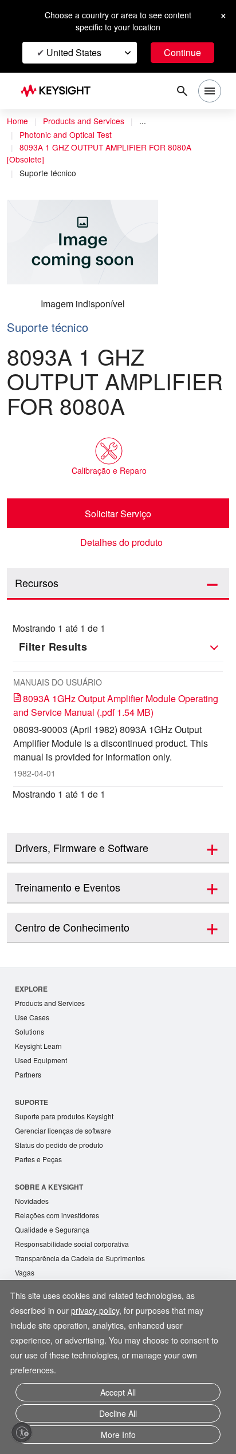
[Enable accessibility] (21, 1432)
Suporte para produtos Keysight (68, 1120)
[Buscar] (182, 91)
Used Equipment (42, 1063)
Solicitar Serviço (118, 513)
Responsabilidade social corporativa (76, 1251)
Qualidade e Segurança (53, 1237)
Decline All (118, 1416)
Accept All (118, 1396)
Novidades (33, 1207)
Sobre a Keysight (49, 1192)
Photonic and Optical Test (69, 135)
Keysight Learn (39, 1048)
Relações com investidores (60, 1222)
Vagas (25, 1281)
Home (18, 121)
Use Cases (33, 1018)
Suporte (31, 1105)
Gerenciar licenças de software (66, 1135)
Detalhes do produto (121, 542)
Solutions (30, 1033)
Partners (28, 1077)
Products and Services (87, 121)
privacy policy (101, 1315)
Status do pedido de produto (63, 1150)
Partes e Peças (39, 1164)
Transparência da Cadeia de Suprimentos (83, 1266)
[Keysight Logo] (59, 91)
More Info (118, 1435)
